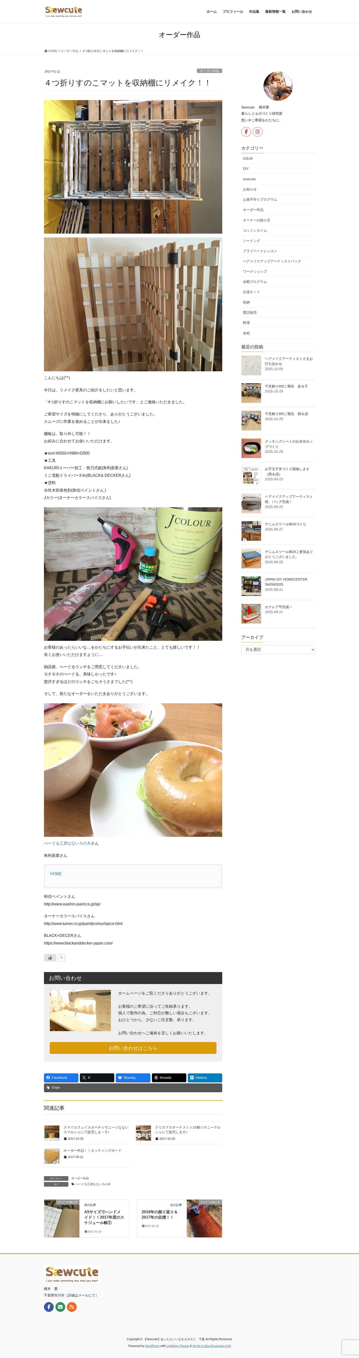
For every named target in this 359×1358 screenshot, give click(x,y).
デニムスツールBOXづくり (285, 524)
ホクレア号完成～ (278, 607)
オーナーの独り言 (256, 220)
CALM (248, 158)
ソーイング (251, 241)
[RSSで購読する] (72, 1307)
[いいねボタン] (50, 957)
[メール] (60, 1307)
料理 (246, 323)
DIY (246, 169)
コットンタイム (255, 230)
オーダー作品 (209, 71)
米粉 (246, 333)
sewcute (249, 179)
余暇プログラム (255, 282)
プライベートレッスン (260, 251)
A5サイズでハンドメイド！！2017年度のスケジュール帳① (104, 1217)
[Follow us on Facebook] (246, 132)
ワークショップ (255, 271)
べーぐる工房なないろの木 (67, 843)
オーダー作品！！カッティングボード (92, 1150)
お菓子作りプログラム (260, 199)
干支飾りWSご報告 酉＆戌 (286, 414)
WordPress (152, 1346)
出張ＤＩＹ (251, 292)
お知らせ (250, 189)
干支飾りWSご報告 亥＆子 (286, 386)
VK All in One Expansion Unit (211, 1346)
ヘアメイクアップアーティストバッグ (272, 261)
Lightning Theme (178, 1346)
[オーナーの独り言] (61, 1217)
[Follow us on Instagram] (258, 132)
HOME (56, 874)
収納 (246, 302)
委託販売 (250, 312)
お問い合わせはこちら (133, 1048)
